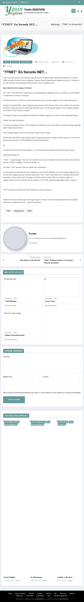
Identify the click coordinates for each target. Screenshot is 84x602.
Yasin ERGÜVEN (34, 9)
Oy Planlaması (10, 577)
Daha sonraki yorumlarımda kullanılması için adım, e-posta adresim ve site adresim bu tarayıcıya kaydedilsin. (42, 393)
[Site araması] (78, 11)
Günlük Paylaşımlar (40, 423)
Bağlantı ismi (7, 377)
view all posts (33, 243)
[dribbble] (74, 2)
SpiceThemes (63, 599)
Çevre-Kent (9, 422)
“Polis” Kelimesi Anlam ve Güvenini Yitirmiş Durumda (58, 261)
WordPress (39, 599)
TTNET (47, 62)
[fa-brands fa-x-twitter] (71, 2)
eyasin (57, 62)
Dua (33, 422)
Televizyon (19, 596)
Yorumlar (6, 357)
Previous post (35, 257)
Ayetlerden (40, 596)
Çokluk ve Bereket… (39, 577)
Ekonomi (17, 422)
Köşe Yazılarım (26, 62)
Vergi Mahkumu (10, 301)
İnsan (7, 62)
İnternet (14, 62)
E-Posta (45, 377)
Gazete (71, 593)
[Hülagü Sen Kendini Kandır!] (12, 313)
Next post (47, 257)
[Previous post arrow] (3, 260)
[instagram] (76, 2)
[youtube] (79, 2)
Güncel (31, 593)
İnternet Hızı (40, 62)
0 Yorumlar (8, 66)
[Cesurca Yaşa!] (62, 287)
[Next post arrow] (80, 260)
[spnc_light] (81, 11)
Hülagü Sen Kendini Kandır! (15, 335)
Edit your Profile (57, 238)
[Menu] (73, 11)
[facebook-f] (68, 2)
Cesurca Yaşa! (50, 301)
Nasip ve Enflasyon (65, 577)
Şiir (56, 593)
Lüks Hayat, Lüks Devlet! (30, 260)
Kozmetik (30, 596)
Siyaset (15, 424)
